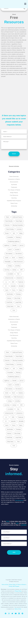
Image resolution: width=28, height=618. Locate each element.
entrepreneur (19, 278)
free (18, 273)
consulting (17, 265)
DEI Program (16, 586)
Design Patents (14, 192)
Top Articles (14, 184)
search (10, 249)
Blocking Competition (18, 225)
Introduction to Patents (14, 179)
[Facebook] (5, 613)
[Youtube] (15, 613)
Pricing (10, 586)
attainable (13, 286)
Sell (14, 233)
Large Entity (18, 302)
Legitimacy (6, 245)
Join (14, 552)
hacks (6, 290)
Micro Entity (17, 298)
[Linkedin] (19, 613)
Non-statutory (9, 253)
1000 (21, 269)
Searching (14, 198)
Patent (7, 217)
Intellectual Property (17, 217)
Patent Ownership (14, 176)
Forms (13, 290)
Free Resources (14, 195)
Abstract (9, 298)
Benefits (15, 245)
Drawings (18, 294)
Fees (18, 306)
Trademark (20, 282)
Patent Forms (14, 203)
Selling (20, 233)
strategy (10, 265)
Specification (10, 294)
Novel (13, 257)
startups (14, 269)
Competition (10, 237)
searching (6, 269)
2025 (13, 282)
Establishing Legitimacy (14, 241)
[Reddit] (22, 613)
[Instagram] (8, 613)
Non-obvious (19, 253)
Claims (20, 290)
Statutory (21, 257)
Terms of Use (5, 584)
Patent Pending (10, 229)
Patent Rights (19, 221)
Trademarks (14, 187)
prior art (21, 245)
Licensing (19, 229)
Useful (6, 257)
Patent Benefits (9, 221)
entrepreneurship (9, 278)
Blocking (18, 237)
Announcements (14, 181)
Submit (14, 153)
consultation (10, 273)
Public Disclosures (18, 261)
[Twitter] (12, 613)
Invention (17, 249)
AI (5, 286)
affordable (21, 286)
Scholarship (14, 206)
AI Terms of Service (21, 584)
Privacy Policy (12, 584)
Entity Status (10, 306)
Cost (14, 310)
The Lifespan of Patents (14, 189)
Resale (7, 233)
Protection (7, 225)
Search (25, 8)
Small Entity (9, 302)
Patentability (8, 261)
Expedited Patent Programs (14, 200)
